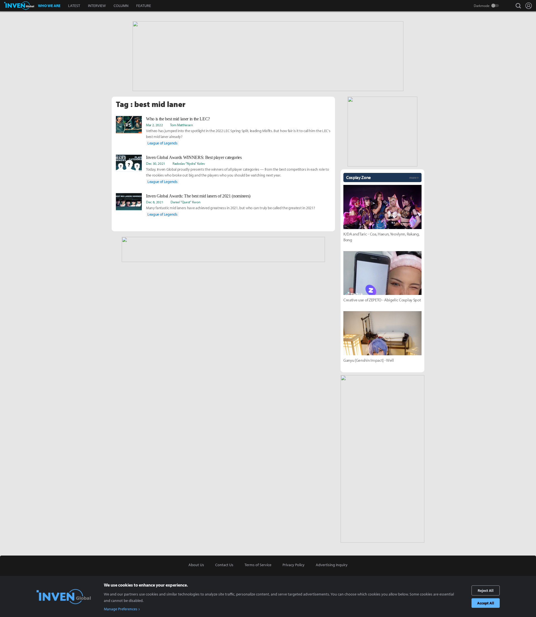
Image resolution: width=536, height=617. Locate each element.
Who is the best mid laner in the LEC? (178, 118)
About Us (196, 564)
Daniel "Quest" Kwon (185, 202)
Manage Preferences (120, 608)
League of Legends (162, 143)
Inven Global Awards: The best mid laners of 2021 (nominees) (198, 196)
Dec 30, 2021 (155, 163)
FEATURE (143, 5)
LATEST (74, 5)
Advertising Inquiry (332, 564)
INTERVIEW (97, 5)
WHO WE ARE (49, 5)
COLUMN (121, 5)
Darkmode (482, 5)
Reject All (486, 590)
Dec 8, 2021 (154, 202)
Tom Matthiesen (181, 125)
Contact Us (224, 564)
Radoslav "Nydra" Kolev (189, 163)
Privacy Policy (294, 564)
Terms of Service (258, 564)
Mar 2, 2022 (154, 125)
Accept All (485, 603)
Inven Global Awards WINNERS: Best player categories (194, 157)
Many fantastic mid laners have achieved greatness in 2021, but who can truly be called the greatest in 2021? (230, 207)
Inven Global (19, 5)
